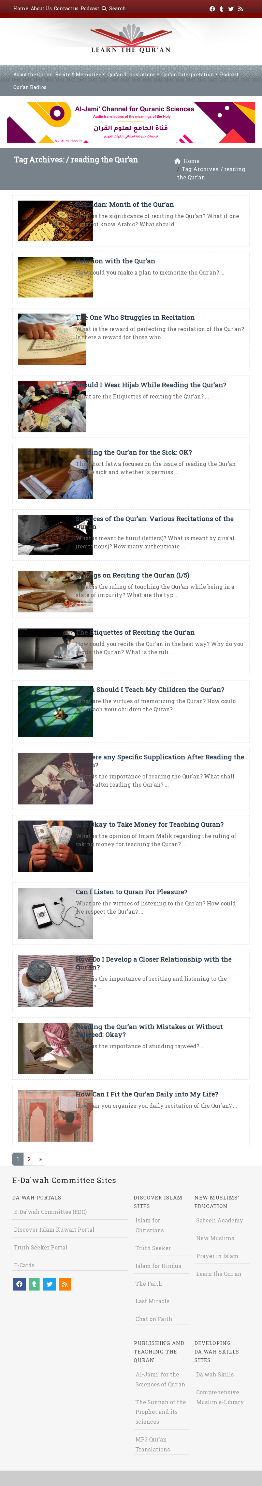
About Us (41, 8)
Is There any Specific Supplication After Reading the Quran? (160, 760)
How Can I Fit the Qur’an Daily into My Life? (147, 1094)
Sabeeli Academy (219, 1220)
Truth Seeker (153, 1248)
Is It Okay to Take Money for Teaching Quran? (149, 824)
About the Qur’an (33, 74)
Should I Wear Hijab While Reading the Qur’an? (151, 384)
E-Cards (24, 1265)
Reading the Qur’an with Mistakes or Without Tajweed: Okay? (149, 1030)
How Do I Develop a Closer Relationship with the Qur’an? (154, 963)
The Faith (148, 1283)
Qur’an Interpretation (187, 74)
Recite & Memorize (78, 74)
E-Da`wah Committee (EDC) (50, 1211)
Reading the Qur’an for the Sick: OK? (134, 452)
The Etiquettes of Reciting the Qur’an (135, 632)
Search (117, 8)
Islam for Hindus (158, 1265)
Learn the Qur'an (219, 1273)
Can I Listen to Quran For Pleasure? (131, 891)
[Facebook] (213, 7)
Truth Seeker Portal (41, 1247)
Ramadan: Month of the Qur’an (125, 204)
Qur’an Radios (29, 87)
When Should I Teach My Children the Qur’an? (150, 689)
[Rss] (241, 7)
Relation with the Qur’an (115, 260)
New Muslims (215, 1238)
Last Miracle (152, 1301)
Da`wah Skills (215, 1374)
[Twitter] (231, 7)
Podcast (90, 8)
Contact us (66, 8)
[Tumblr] (222, 7)
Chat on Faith (153, 1318)
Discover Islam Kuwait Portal (54, 1229)
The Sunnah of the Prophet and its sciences (160, 1411)
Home (20, 8)
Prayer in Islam (217, 1255)
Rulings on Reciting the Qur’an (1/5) (132, 575)
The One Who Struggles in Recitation (135, 317)
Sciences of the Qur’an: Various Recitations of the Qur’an (155, 522)
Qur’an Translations (131, 74)
